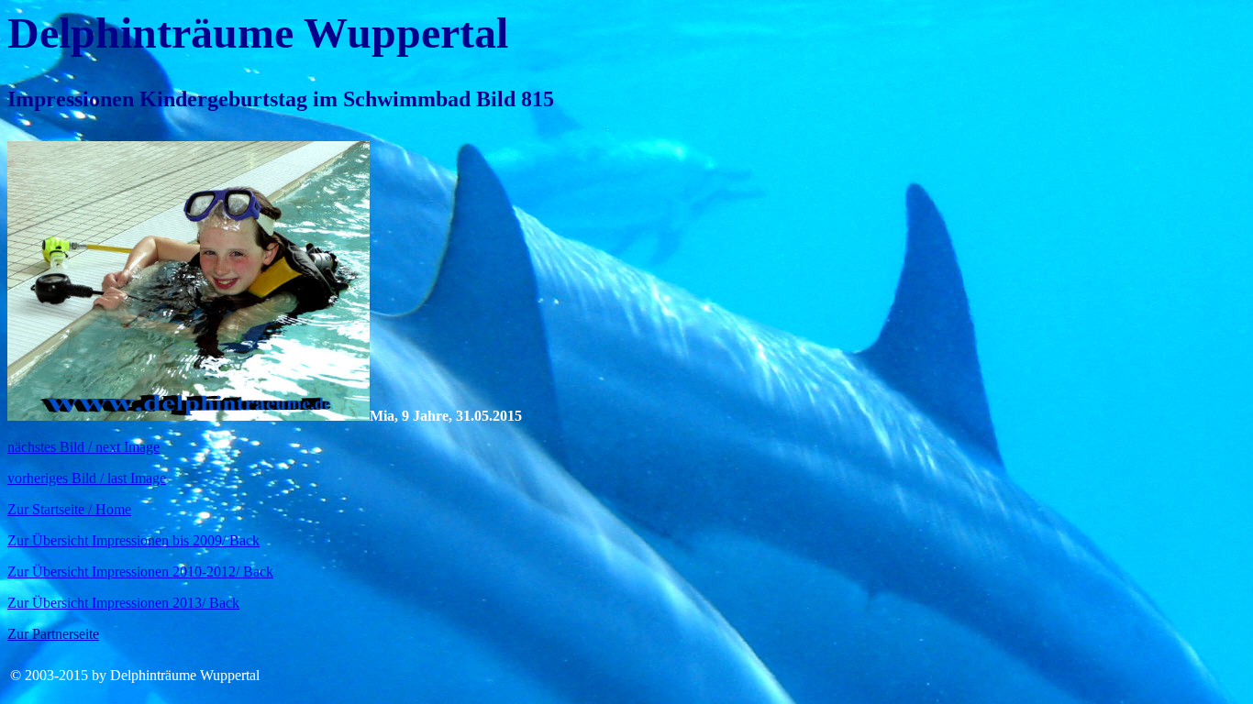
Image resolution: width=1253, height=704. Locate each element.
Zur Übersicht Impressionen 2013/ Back (123, 602)
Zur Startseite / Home (69, 509)
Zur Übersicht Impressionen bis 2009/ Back (133, 540)
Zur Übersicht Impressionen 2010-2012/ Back (140, 571)
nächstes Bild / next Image (83, 447)
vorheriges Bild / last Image (86, 478)
